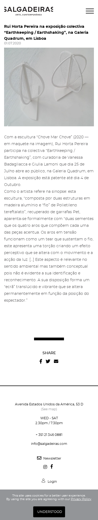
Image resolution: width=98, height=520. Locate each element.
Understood (49, 511)
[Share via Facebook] (41, 361)
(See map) (49, 409)
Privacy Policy (81, 499)
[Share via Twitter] (48, 361)
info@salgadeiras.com (49, 443)
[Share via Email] (56, 361)
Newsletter (51, 458)
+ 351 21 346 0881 (49, 434)
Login (52, 481)
